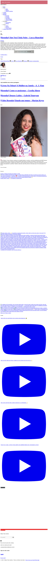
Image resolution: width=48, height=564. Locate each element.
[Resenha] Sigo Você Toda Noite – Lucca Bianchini (21, 37)
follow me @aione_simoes (5, 312)
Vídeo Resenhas (9, 19)
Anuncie (4, 13)
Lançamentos (8, 22)
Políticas (7, 10)
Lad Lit (12, 61)
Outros (4, 24)
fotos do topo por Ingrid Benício (32, 560)
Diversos (7, 26)
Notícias (7, 23)
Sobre (4, 7)
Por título (7, 15)
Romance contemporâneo (34, 61)
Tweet (1, 56)
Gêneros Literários (9, 11)
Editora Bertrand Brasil (5, 61)
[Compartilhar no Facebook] (0, 75)
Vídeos (7, 25)
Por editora (8, 17)
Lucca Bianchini (19, 61)
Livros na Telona (9, 20)
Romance (25, 61)
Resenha (4, 14)
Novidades (5, 21)
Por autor (7, 16)
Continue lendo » (3, 54)
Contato (4, 12)
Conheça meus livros (7, 29)
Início (4, 6)
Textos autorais (8, 28)
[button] (3, 4)
